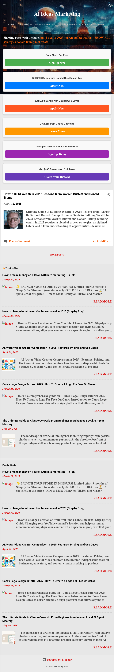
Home (11, 24)
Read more (101, 241)
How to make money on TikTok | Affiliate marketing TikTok (38, 275)
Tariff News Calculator (77, 24)
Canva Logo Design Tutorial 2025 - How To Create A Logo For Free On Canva (48, 384)
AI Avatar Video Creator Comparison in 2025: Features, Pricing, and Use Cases (50, 347)
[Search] (110, 6)
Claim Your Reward (57, 177)
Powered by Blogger (59, 659)
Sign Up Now (57, 63)
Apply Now (57, 85)
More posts (57, 254)
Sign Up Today (57, 154)
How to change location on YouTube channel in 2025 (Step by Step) (43, 311)
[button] (108, 194)
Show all (102, 37)
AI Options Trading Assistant (38, 24)
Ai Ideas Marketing (57, 13)
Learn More (57, 131)
